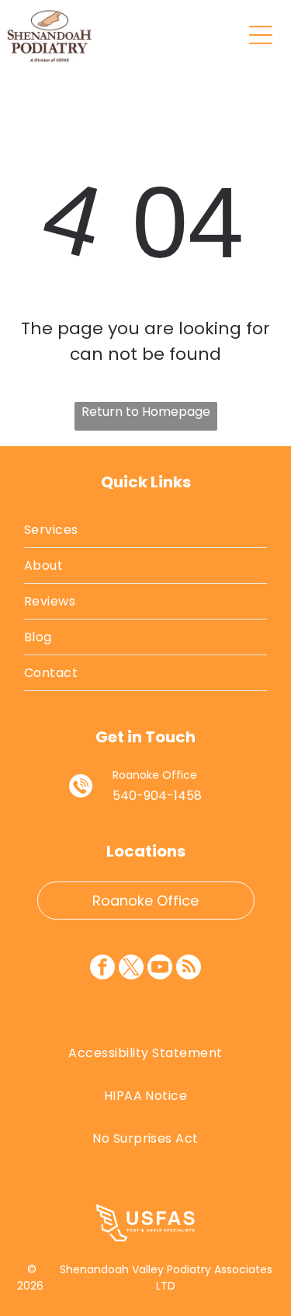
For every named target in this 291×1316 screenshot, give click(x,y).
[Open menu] (260, 35)
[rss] (188, 969)
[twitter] (131, 969)
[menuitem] (145, 530)
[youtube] (159, 969)
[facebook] (102, 969)
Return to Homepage (145, 412)
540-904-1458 (157, 796)
